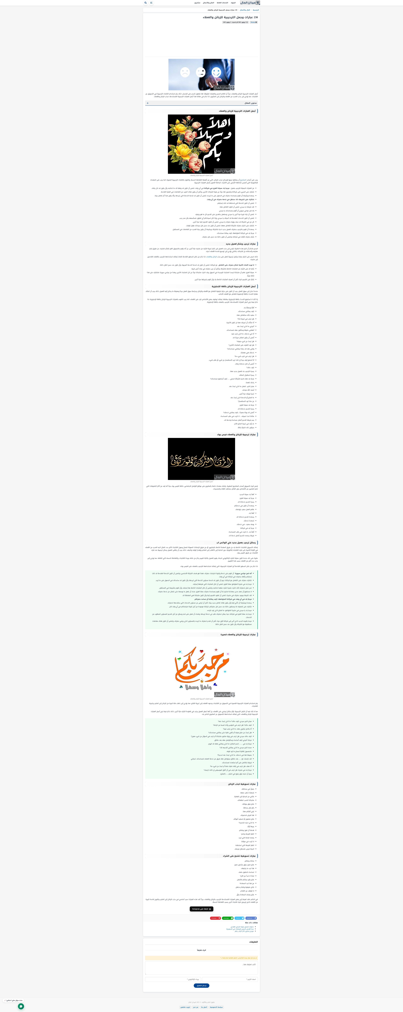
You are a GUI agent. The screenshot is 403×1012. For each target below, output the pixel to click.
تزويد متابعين (185, 1007)
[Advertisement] (201, 39)
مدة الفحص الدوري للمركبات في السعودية (240, 929)
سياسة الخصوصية (216, 1007)
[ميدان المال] (250, 2)
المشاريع (243, 179)
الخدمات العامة (222, 2)
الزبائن (215, 256)
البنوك (233, 2)
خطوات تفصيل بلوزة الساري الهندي (242, 926)
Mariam (253, 22)
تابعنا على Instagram (201, 909)
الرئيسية (255, 10)
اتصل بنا (204, 1007)
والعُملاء (209, 256)
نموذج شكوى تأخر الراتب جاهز (244, 931)
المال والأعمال (208, 2)
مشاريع (197, 2)
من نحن (195, 1007)
